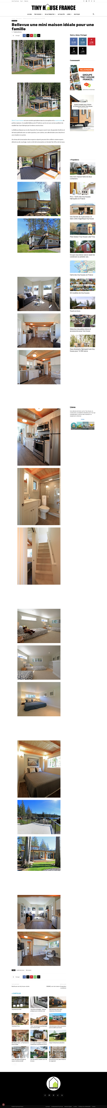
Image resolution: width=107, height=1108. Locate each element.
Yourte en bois (75, 311)
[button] (93, 14)
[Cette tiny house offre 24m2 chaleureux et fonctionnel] (57, 1002)
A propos (48, 1106)
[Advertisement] (39, 78)
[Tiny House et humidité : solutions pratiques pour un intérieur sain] (38, 1002)
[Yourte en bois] (82, 303)
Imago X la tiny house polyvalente (56, 1042)
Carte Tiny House (15, 1)
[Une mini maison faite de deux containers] (82, 168)
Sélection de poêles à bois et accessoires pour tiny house (80, 330)
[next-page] (15, 1064)
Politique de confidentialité (84, 1106)
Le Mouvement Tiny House (57, 1106)
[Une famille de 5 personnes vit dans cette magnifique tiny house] (82, 208)
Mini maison (28, 970)
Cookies (75, 1106)
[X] (94, 1)
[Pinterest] (89, 1)
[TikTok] (91, 1)
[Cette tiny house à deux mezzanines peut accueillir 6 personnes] (57, 1019)
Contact (93, 1106)
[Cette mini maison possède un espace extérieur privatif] (20, 1052)
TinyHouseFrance (17, 32)
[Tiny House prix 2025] (20, 1002)
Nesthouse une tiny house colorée (20, 986)
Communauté (75, 60)
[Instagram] (86, 1)
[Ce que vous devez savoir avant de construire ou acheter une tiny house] (82, 246)
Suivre (73, 38)
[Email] (38, 35)
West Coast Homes (17, 120)
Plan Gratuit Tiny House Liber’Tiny (82, 237)
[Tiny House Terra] (20, 1019)
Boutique (77, 14)
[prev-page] (13, 1064)
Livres (68, 14)
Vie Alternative (49, 14)
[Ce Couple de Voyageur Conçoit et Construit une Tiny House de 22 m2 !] (38, 1035)
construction (59, 120)
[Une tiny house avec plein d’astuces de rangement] (57, 1052)
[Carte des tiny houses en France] (82, 266)
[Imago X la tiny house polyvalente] (57, 1035)
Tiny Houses (37, 14)
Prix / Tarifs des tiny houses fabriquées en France (80, 198)
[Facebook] (84, 1)
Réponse (26, 1)
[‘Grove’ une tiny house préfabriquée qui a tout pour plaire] (38, 1019)
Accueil (29, 14)
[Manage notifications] (3, 1104)
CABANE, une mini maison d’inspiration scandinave (56, 987)
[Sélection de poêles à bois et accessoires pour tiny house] (82, 321)
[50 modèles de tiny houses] (82, 285)
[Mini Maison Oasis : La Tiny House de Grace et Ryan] (20, 1035)
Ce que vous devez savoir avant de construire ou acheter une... (82, 256)
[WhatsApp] (35, 35)
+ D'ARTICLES (16, 993)
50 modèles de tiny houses (79, 293)
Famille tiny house (20, 970)
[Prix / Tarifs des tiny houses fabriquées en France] (82, 188)
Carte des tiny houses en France (81, 275)
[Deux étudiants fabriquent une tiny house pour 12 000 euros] (82, 341)
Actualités (61, 14)
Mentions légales (68, 1106)
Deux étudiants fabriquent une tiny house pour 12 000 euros (82, 350)
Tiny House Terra (16, 1026)
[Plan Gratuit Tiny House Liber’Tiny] (82, 228)
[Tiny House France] (53, 7)
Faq (21, 1)
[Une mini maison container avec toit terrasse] (38, 1052)
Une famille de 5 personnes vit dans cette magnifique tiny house (82, 218)
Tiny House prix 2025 (16, 1009)
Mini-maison (19, 18)
